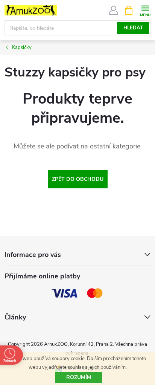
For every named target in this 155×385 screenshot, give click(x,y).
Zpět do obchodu (77, 179)
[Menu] (145, 10)
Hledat (133, 27)
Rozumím (78, 377)
